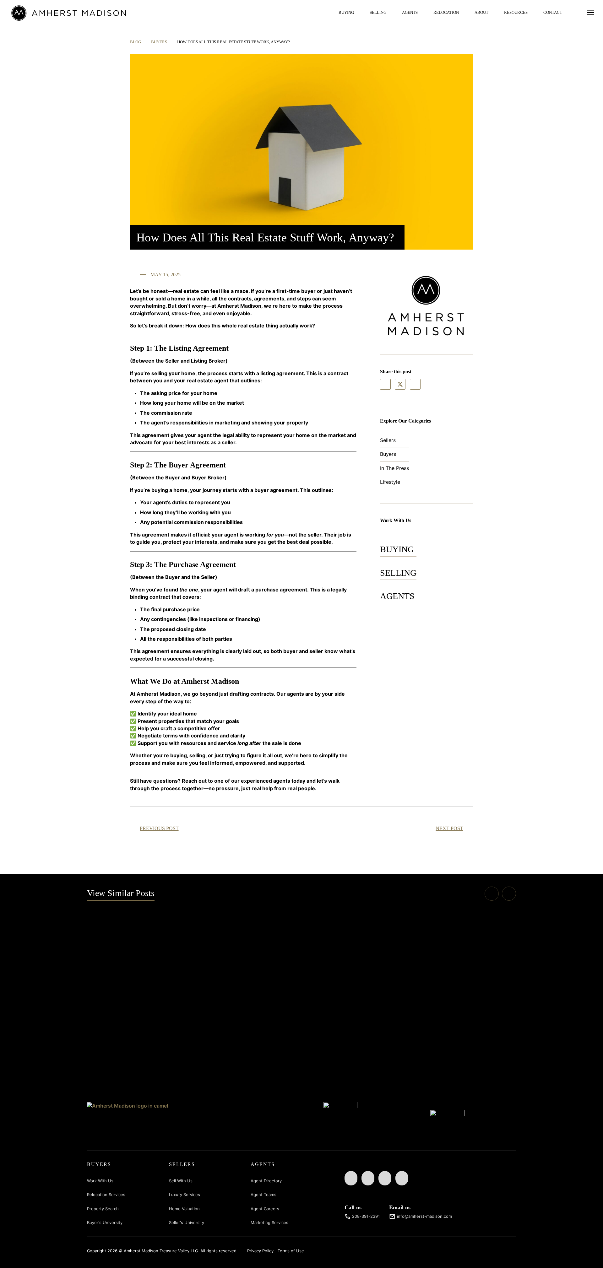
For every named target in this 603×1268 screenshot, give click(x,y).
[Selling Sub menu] (391, 12)
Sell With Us (181, 1180)
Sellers (388, 440)
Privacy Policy (260, 1250)
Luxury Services (184, 1194)
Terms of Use (291, 1250)
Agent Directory (266, 1180)
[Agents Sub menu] (422, 12)
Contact (552, 12)
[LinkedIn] (415, 384)
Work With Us (100, 1180)
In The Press (394, 468)
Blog (135, 42)
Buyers (159, 42)
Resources (516, 12)
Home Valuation (184, 1208)
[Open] (590, 12)
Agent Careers (265, 1208)
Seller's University (186, 1222)
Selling (378, 12)
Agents (410, 12)
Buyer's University (104, 1222)
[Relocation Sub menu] (463, 12)
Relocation (446, 12)
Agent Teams (263, 1194)
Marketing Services (269, 1222)
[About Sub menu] (493, 12)
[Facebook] (385, 384)
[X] (400, 384)
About (481, 12)
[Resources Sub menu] (532, 12)
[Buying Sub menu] (358, 12)
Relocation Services (106, 1194)
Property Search (103, 1208)
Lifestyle (390, 482)
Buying (346, 12)
